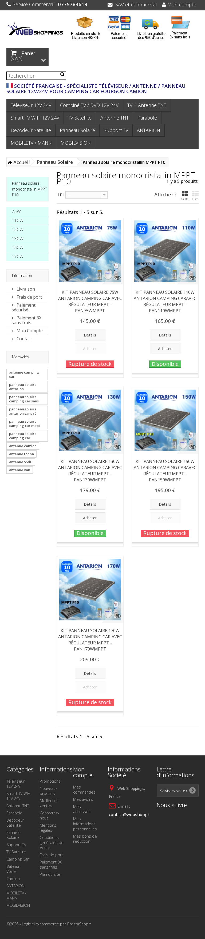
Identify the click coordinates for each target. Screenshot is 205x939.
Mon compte (181, 4)
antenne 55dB (20, 461)
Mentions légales (48, 827)
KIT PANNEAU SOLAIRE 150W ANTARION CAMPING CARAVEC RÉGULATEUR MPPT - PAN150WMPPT (165, 470)
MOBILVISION (76, 143)
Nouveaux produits (48, 791)
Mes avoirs (83, 799)
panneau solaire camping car (23, 435)
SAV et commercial (135, 4)
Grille (185, 199)
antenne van (19, 469)
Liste (195, 199)
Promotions (50, 781)
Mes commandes (84, 789)
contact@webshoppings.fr (134, 814)
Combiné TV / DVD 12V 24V (89, 105)
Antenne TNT (114, 117)
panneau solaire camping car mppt (24, 423)
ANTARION (148, 130)
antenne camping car (24, 374)
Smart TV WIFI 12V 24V (35, 117)
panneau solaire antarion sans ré (23, 411)
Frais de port (28, 297)
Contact (23, 339)
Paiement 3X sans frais (26, 320)
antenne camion (23, 445)
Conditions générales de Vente (52, 842)
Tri (60, 194)
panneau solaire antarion (23, 386)
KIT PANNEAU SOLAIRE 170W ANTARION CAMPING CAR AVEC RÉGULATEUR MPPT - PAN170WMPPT (90, 640)
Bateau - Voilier (13, 868)
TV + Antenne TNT (146, 105)
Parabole (147, 117)
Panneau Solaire (77, 130)
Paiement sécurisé (24, 307)
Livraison (25, 289)
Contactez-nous (49, 815)
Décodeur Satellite (31, 130)
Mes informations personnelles (85, 823)
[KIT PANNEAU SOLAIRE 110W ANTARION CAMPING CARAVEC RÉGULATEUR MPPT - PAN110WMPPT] (165, 251)
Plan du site (50, 874)
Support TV (116, 130)
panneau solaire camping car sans (24, 398)
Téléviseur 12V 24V (31, 105)
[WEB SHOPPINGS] (35, 29)
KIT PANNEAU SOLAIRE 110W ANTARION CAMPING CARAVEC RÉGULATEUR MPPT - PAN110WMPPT (165, 301)
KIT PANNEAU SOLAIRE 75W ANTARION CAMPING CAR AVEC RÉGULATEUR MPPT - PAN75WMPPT (90, 301)
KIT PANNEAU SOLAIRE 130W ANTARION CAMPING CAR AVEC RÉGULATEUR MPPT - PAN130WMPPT (90, 470)
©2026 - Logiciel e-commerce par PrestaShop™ (48, 923)
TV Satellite (80, 117)
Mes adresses (81, 809)
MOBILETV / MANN (31, 143)
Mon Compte (29, 331)
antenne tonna (21, 453)
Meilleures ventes (49, 803)
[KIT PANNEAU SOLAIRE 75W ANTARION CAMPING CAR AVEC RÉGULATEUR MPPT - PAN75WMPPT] (90, 251)
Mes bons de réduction (85, 838)
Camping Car (17, 859)
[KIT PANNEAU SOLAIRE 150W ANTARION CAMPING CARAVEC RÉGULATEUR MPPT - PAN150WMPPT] (165, 420)
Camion (13, 878)
